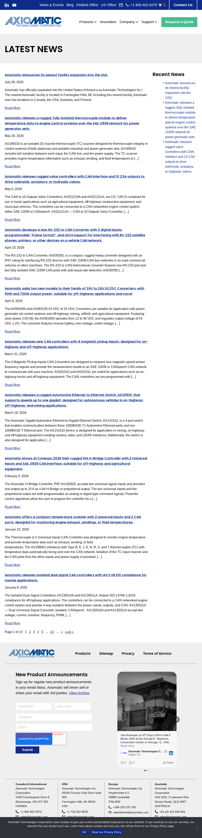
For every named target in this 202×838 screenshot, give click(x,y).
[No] (197, 828)
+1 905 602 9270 (31, 811)
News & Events (52, 5)
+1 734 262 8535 (77, 811)
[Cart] (160, 5)
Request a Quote (179, 22)
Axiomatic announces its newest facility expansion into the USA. (56, 75)
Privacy (128, 654)
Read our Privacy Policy (107, 832)
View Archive (79, 693)
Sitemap (106, 654)
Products (83, 654)
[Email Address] (121, 5)
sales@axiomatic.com (34, 816)
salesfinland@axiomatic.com (131, 812)
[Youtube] (14, 5)
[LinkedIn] (7, 5)
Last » (69, 632)
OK (84, 832)
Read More (12, 108)
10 (52, 632)
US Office (108, 5)
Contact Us (183, 5)
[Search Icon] (164, 5)
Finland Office (87, 5)
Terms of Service (157, 654)
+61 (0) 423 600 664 (172, 811)
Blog (70, 5)
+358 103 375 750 (124, 807)
